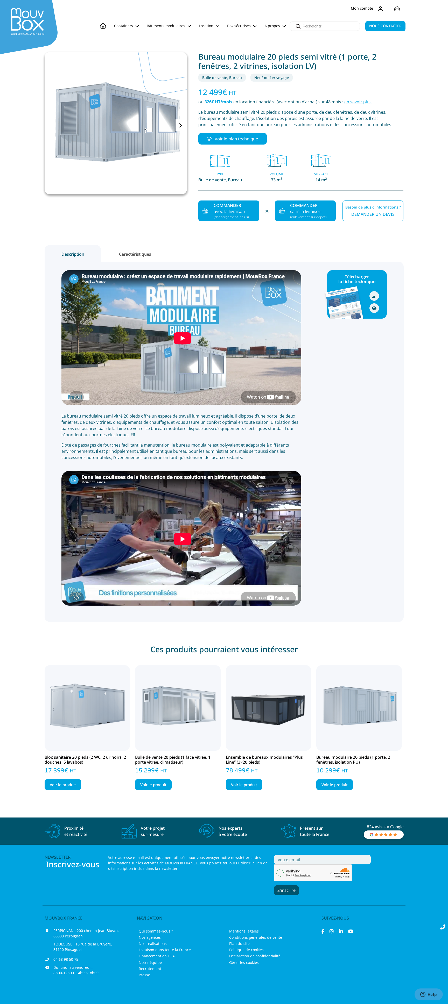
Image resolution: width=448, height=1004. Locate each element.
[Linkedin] (341, 931)
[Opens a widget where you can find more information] (428, 994)
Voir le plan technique (236, 139)
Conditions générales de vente (255, 937)
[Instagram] (332, 931)
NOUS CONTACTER (385, 25)
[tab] (73, 253)
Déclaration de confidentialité (255, 955)
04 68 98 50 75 (65, 959)
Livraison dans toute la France (165, 949)
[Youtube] (350, 931)
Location (206, 25)
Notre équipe (150, 962)
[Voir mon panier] (396, 8)
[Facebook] (322, 931)
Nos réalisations (153, 943)
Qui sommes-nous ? (156, 931)
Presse (144, 974)
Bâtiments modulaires (166, 25)
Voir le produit (63, 784)
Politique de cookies (246, 949)
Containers (124, 25)
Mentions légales (244, 931)
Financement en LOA (157, 955)
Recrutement (150, 968)
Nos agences (150, 937)
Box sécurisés (239, 25)
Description (72, 254)
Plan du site (239, 943)
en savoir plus (358, 102)
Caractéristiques (135, 254)
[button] (232, 139)
